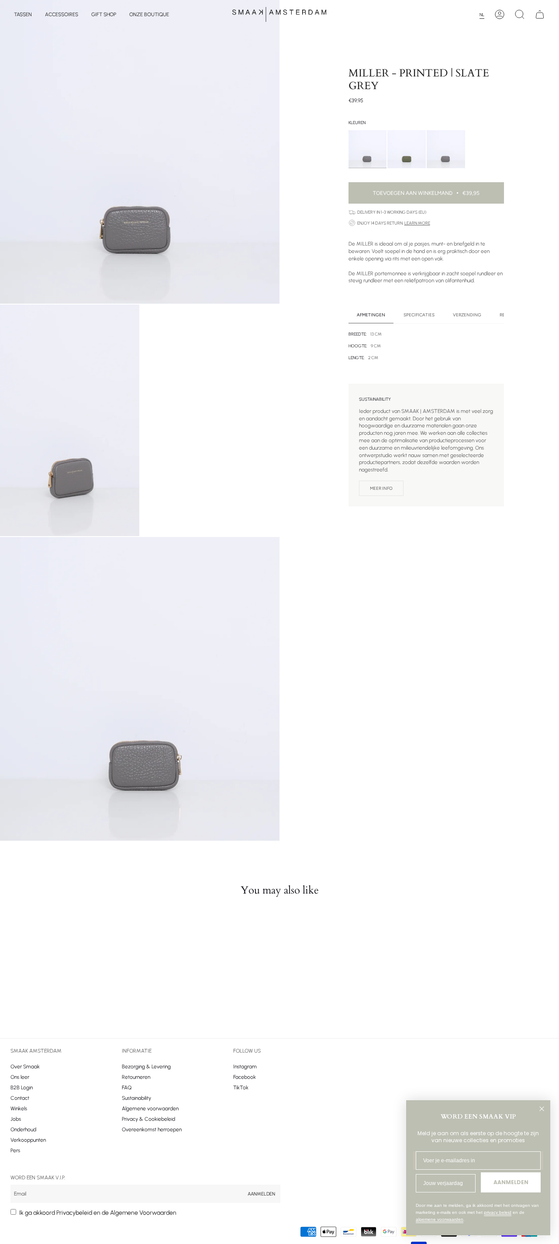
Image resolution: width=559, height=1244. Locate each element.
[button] (22, 14)
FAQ (126, 1088)
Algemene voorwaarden (150, 1108)
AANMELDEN (510, 1182)
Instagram (245, 1067)
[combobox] (485, 15)
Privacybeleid (74, 1212)
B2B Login (21, 1088)
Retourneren (136, 1077)
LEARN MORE (417, 223)
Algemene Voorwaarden (143, 1212)
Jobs (15, 1119)
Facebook (244, 1077)
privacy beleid (497, 1212)
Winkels (18, 1108)
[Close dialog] (542, 1109)
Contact (19, 1098)
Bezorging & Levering (146, 1067)
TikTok (240, 1088)
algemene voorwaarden (439, 1219)
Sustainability (136, 1098)
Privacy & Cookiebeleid (148, 1119)
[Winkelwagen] (540, 14)
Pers (15, 1150)
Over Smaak (25, 1067)
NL (482, 14)
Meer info (381, 488)
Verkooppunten (28, 1140)
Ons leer (19, 1077)
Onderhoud (23, 1129)
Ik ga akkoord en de (97, 1212)
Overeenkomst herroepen (152, 1129)
